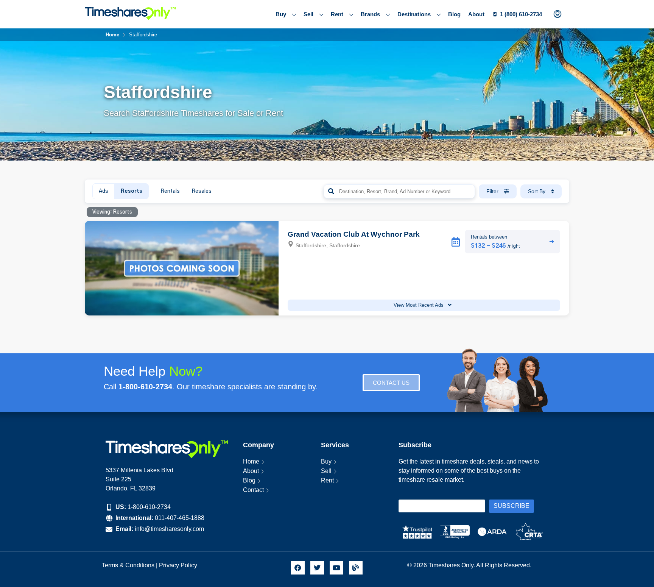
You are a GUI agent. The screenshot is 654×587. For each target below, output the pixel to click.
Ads (103, 191)
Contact (253, 490)
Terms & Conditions (128, 565)
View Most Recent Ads (419, 305)
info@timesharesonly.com (169, 529)
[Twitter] (317, 568)
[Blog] (356, 568)
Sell (308, 14)
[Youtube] (336, 568)
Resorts (131, 191)
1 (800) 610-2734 (521, 14)
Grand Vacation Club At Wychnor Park (354, 234)
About (476, 14)
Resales (202, 191)
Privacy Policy (179, 565)
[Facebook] (298, 568)
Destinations (414, 14)
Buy (281, 14)
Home (251, 461)
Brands (370, 14)
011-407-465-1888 (179, 518)
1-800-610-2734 (149, 507)
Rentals (170, 191)
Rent (337, 14)
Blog (454, 14)
